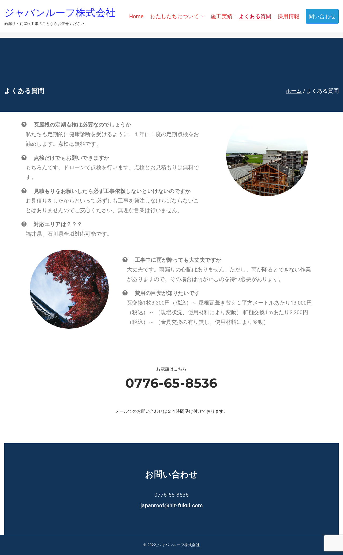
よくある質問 (255, 16)
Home (136, 16)
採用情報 (288, 16)
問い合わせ (322, 16)
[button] (201, 16)
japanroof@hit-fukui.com (171, 505)
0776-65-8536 (171, 383)
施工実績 (221, 16)
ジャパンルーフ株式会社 (59, 12)
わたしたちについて (174, 16)
